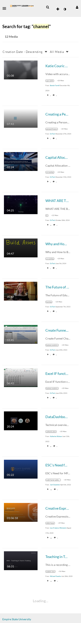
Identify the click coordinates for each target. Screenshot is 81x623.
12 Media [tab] (11, 36)
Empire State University (16, 619)
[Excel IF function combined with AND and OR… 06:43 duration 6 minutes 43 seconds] (21, 377)
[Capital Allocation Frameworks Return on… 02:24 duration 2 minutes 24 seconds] (21, 161)
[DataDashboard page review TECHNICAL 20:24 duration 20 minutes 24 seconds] (21, 420)
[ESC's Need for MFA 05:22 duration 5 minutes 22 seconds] (21, 468)
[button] (5, 8)
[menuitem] (47, 7)
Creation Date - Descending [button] (23, 51)
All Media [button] (57, 51)
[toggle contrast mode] (65, 9)
